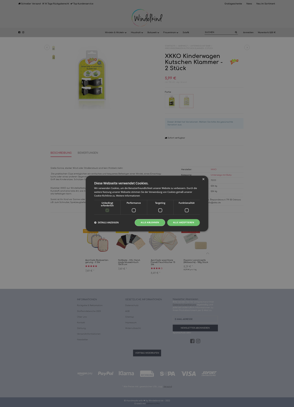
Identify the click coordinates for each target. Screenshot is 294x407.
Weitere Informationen (128, 195)
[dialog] (147, 203)
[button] (106, 222)
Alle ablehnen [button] (150, 222)
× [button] (203, 179)
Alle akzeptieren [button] (183, 222)
